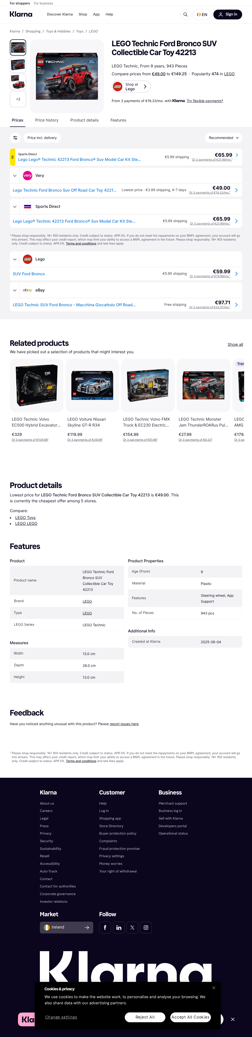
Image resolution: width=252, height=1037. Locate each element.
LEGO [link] (93, 31)
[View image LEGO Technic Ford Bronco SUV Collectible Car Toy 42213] (18, 47)
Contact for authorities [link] (58, 886)
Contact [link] (46, 879)
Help (109, 14)
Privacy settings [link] (111, 856)
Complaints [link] (108, 841)
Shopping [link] (33, 31)
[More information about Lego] (15, 259)
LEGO (229, 73)
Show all (235, 344)
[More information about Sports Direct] (15, 207)
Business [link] (170, 793)
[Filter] (15, 138)
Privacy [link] (45, 833)
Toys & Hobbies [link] (58, 31)
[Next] (235, 400)
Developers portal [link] (173, 826)
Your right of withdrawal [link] (118, 871)
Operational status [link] (173, 833)
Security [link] (46, 841)
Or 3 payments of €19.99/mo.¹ (210, 276)
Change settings (61, 1017)
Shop (83, 14)
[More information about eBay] (15, 290)
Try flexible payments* (205, 101)
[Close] (213, 987)
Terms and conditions (81, 243)
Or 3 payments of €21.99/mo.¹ (212, 159)
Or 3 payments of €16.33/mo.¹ (209, 192)
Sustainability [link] (50, 849)
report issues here (124, 724)
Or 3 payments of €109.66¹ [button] (30, 440)
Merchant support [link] (173, 803)
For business (43, 3)
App (96, 14)
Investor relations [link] (53, 902)
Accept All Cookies (190, 1017)
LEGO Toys (25, 517)
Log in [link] (104, 811)
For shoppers (20, 3)
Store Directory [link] (111, 826)
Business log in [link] (170, 811)
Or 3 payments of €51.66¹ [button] (140, 440)
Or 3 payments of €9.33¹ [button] (195, 440)
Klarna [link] (15, 31)
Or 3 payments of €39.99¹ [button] (85, 440)
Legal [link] (44, 818)
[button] (202, 14)
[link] (105, 927)
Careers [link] (46, 811)
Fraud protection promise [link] (119, 849)
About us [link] (47, 803)
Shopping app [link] (110, 818)
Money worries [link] (110, 864)
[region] (128, 1006)
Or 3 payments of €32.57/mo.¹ (209, 307)
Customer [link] (112, 793)
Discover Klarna (60, 14)
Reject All (145, 1017)
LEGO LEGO (26, 523)
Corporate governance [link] (58, 894)
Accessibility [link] (50, 864)
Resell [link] (44, 856)
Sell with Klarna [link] (171, 818)
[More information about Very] (15, 176)
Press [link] (44, 826)
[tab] (17, 120)
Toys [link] (79, 31)
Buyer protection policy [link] (117, 833)
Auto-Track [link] (48, 871)
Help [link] (103, 803)
